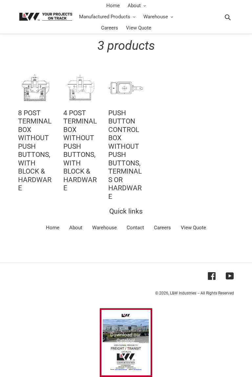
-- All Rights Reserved (216, 293)
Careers (162, 228)
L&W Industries (183, 293)
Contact (135, 228)
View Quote (193, 228)
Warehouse (104, 228)
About (75, 228)
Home (52, 228)
